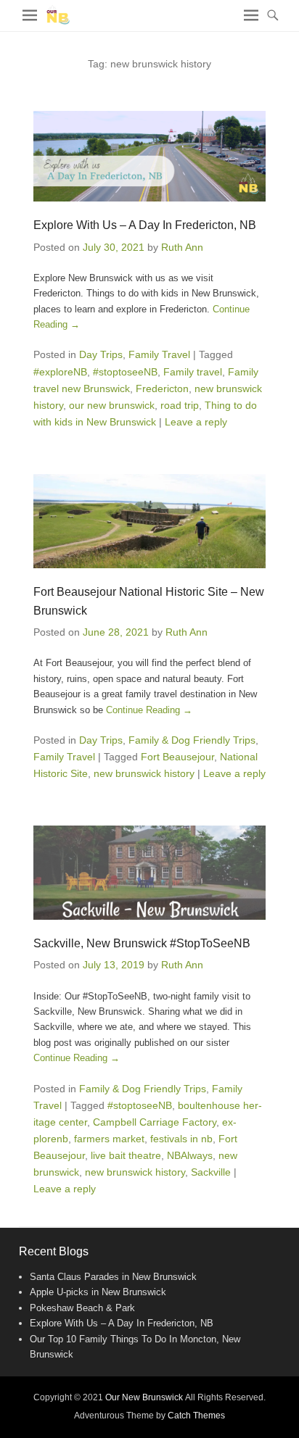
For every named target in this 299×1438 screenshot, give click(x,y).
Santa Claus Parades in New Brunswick (113, 1276)
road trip (179, 405)
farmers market (109, 1138)
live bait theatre (126, 1155)
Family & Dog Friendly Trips (191, 740)
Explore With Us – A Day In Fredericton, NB (144, 225)
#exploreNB (60, 372)
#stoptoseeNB (125, 372)
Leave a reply (196, 422)
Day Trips (101, 354)
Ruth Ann (182, 247)
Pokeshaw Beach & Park (82, 1307)
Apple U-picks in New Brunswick (98, 1292)
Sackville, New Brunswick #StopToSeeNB (141, 943)
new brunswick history (144, 773)
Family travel (192, 372)
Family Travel (159, 354)
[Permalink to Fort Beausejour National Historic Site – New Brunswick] (149, 521)
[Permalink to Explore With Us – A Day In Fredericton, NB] (149, 156)
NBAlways (190, 1155)
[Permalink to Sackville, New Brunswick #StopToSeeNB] (149, 873)
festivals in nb (181, 1138)
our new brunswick (112, 405)
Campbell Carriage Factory (154, 1122)
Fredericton (162, 388)
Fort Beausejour (177, 756)
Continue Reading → (149, 710)
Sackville (211, 1172)
